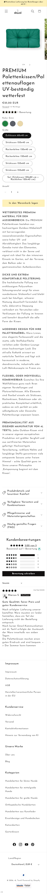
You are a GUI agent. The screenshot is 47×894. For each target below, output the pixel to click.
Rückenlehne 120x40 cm (19, 149)
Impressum (11, 672)
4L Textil (18, 880)
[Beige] (20, 123)
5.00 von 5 (31, 546)
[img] (9, 591)
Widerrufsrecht (13, 715)
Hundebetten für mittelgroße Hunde (20, 789)
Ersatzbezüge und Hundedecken (22, 818)
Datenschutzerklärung (17, 679)
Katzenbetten (12, 825)
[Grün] (5, 123)
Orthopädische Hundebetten (20, 805)
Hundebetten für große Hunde (21, 798)
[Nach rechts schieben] (30, 65)
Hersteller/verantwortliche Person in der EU (23, 694)
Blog (7, 761)
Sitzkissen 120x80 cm (17, 170)
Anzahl (5, 186)
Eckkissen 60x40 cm (17, 135)
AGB (7, 685)
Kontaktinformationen (16, 728)
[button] (6, 11)
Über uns (10, 755)
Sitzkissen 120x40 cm (17, 142)
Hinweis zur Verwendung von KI (22, 735)
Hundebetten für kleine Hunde (21, 781)
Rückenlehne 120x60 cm (19, 156)
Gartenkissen (12, 832)
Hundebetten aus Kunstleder (20, 811)
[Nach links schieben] (17, 65)
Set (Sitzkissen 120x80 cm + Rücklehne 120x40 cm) (23, 178)
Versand (5, 107)
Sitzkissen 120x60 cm (17, 163)
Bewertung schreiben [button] (23, 574)
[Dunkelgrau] (13, 123)
